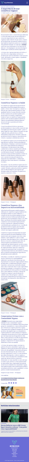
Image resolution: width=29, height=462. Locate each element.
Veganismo (12, 7)
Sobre (14, 455)
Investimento (14, 448)
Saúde (7, 7)
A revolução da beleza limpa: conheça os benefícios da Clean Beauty (12, 379)
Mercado (3, 7)
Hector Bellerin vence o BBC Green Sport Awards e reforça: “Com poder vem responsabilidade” (14, 427)
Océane (24, 44)
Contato (14, 456)
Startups (14, 451)
